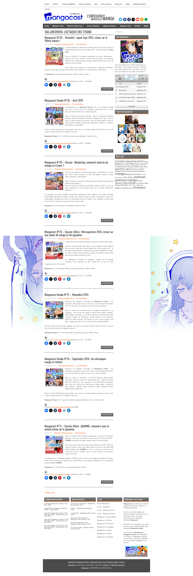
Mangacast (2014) (71, 238)
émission (139, 187)
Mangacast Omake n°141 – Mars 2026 (56, 504)
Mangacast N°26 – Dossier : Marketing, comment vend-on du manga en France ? (76, 163)
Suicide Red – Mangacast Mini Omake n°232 (83, 513)
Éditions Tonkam (121, 188)
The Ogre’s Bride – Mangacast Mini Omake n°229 (82, 528)
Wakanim (140, 185)
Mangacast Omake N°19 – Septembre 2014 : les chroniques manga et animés (75, 360)
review (139, 181)
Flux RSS (47, 9)
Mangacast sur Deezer (104, 520)
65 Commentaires (80, 433)
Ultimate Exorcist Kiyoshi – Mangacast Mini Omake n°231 (80, 518)
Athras (146, 161)
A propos (122, 562)
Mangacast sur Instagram (105, 527)
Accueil (47, 4)
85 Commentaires (81, 365)
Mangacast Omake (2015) (62, 104)
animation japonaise (125, 161)
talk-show (124, 185)
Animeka (146, 26)
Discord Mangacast (103, 503)
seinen (118, 183)
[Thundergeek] (122, 133)
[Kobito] (131, 123)
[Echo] (127, 152)
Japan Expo (143, 167)
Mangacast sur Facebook (105, 523)
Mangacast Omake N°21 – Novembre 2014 (66, 295)
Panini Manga (119, 177)
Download (68, 81)
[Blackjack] (132, 133)
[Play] (46, 80)
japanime (120, 169)
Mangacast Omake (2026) (75, 26)
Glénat (119, 167)
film (116, 167)
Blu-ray (124, 163)
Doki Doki (118, 165)
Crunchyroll (144, 163)
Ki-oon (124, 171)
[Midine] (141, 133)
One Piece (143, 174)
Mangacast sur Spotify (104, 530)
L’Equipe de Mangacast (69, 4)
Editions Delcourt (140, 165)
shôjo (125, 183)
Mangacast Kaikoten (110, 26)
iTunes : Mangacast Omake (106, 513)
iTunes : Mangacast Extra (105, 510)
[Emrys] (122, 142)
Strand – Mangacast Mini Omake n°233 (81, 509)
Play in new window (57, 81)
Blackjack (118, 163)
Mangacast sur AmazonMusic (106, 517)
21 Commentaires (81, 44)
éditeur (131, 188)
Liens (96, 4)
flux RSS (129, 538)
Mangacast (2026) (58, 26)
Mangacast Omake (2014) (66, 298)
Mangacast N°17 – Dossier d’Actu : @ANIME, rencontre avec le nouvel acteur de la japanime (77, 427)
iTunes (136, 166)
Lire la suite (107, 89)
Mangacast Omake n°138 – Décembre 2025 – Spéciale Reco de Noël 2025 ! (56, 514)
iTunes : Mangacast (103, 507)
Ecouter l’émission (85, 4)
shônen (132, 183)
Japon (128, 169)
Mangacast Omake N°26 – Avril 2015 (64, 100)
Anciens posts (50, 492)
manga (120, 174)
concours (137, 163)
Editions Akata (130, 165)
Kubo (134, 171)
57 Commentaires (80, 169)
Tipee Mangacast (122, 37)
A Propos (55, 4)
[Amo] (141, 142)
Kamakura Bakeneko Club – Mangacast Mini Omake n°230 (80, 523)
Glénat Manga (127, 167)
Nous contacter (106, 4)
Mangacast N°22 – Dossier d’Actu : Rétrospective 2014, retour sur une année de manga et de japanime (79, 233)
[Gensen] (136, 152)
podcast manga (126, 180)
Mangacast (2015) (68, 44)
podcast (139, 177)
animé (140, 161)
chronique (130, 163)
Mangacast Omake (132, 174)
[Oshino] (132, 142)
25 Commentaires (81, 298)
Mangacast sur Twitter (104, 533)
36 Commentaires (84, 238)
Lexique (128, 4)
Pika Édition (129, 177)
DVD (124, 165)
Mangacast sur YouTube (105, 537)
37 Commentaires (77, 104)
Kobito (129, 171)
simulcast (140, 183)
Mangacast (58, 44)
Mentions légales (112, 562)
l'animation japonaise (118, 565)
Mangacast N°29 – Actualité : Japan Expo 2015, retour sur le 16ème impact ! (76, 39)
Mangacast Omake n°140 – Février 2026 (55, 509)
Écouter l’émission (93, 26)
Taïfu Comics (132, 185)
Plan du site (118, 4)
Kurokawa (140, 171)
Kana (133, 169)
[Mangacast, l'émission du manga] (136, 556)
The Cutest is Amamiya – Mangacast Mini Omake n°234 (83, 504)
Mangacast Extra (125, 26)
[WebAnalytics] (96, 575)
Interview (137, 26)
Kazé (137, 169)
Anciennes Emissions (140, 4)
